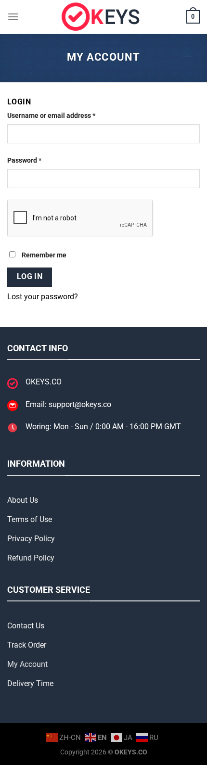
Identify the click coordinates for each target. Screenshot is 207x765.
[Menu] (13, 16)
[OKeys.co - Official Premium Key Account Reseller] (103, 17)
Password (38, 160)
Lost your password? (42, 296)
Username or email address (65, 115)
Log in (30, 276)
